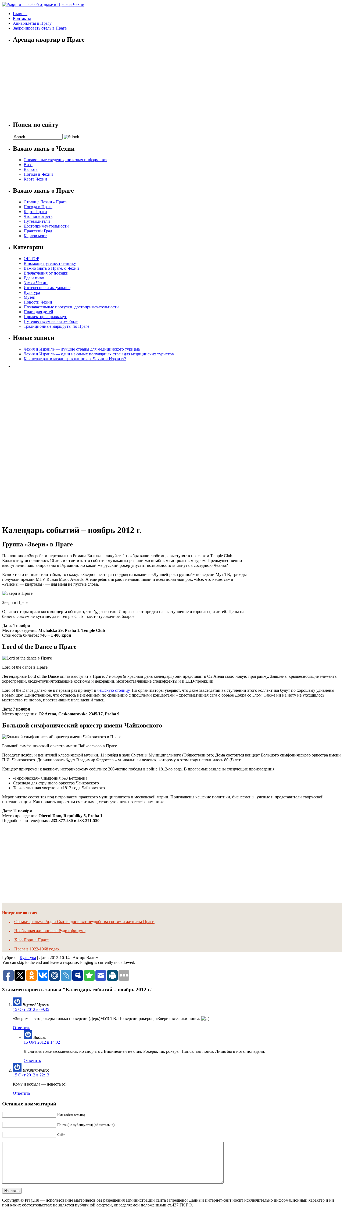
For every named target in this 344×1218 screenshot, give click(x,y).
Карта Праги (35, 211)
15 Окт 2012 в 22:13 (31, 1075)
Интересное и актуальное (47, 287)
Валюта (31, 169)
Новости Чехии (38, 302)
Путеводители (37, 221)
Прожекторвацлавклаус (45, 316)
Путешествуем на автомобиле (51, 321)
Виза (28, 164)
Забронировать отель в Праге (40, 28)
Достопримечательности (46, 226)
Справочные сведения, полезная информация (65, 159)
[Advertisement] (53, 444)
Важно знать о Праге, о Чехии (51, 268)
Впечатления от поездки (46, 273)
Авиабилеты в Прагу (32, 23)
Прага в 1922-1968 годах (36, 949)
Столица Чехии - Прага (45, 202)
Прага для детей (38, 311)
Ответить (21, 1027)
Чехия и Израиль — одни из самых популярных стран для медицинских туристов (99, 354)
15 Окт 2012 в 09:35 (31, 1009)
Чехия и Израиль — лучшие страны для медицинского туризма (82, 349)
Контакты (22, 18)
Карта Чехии (35, 179)
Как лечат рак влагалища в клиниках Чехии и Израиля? (75, 358)
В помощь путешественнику (50, 263)
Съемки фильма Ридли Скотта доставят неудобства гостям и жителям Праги (84, 921)
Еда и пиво (34, 278)
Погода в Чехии (38, 174)
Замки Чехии (36, 282)
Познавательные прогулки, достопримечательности (71, 307)
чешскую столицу (113, 690)
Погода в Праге (38, 206)
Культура (32, 292)
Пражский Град (38, 231)
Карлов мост (35, 235)
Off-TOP (31, 258)
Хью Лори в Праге (31, 940)
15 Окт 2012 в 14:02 (42, 1042)
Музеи (29, 297)
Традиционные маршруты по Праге (56, 326)
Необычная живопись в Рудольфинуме (49, 930)
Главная (20, 13)
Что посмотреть (38, 216)
